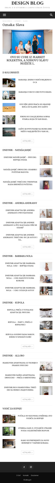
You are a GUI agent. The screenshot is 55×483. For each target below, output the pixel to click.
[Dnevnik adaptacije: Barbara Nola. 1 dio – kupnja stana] (46, 266)
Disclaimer (35, 475)
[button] (4, 15)
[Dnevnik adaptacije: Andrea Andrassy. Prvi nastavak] (46, 213)
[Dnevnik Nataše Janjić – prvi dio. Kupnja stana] (46, 160)
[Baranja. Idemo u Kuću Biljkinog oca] (9, 82)
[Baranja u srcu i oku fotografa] (9, 95)
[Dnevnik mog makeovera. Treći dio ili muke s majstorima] (46, 390)
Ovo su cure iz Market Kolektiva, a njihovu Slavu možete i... (27, 60)
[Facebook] (24, 467)
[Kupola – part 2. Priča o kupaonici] (46, 325)
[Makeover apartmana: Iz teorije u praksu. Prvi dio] (46, 366)
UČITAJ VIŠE (27, 141)
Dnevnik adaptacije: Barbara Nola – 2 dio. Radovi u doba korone (20, 278)
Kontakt (26, 475)
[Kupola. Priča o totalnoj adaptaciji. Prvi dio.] (46, 313)
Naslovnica (7, 21)
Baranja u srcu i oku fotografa (35, 92)
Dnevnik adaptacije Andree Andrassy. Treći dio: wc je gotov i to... (20, 237)
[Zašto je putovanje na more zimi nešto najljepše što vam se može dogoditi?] (9, 132)
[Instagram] (31, 467)
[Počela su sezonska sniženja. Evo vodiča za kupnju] (9, 419)
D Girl (18, 475)
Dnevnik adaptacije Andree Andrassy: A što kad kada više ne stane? (20, 225)
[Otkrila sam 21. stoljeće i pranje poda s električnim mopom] (9, 431)
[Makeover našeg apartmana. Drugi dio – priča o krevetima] (46, 378)
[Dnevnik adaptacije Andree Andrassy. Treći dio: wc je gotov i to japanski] (46, 238)
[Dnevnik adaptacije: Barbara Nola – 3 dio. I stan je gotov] (46, 291)
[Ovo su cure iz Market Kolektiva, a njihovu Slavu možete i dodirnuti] (27, 41)
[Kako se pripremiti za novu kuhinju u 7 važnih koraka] (9, 443)
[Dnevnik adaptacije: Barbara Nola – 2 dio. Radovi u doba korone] (46, 278)
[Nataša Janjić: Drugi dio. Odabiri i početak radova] (46, 172)
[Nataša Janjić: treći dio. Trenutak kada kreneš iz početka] (46, 185)
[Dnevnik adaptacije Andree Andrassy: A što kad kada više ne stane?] (46, 225)
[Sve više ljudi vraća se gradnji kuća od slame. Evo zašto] (9, 107)
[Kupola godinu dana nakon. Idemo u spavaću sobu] (46, 337)
